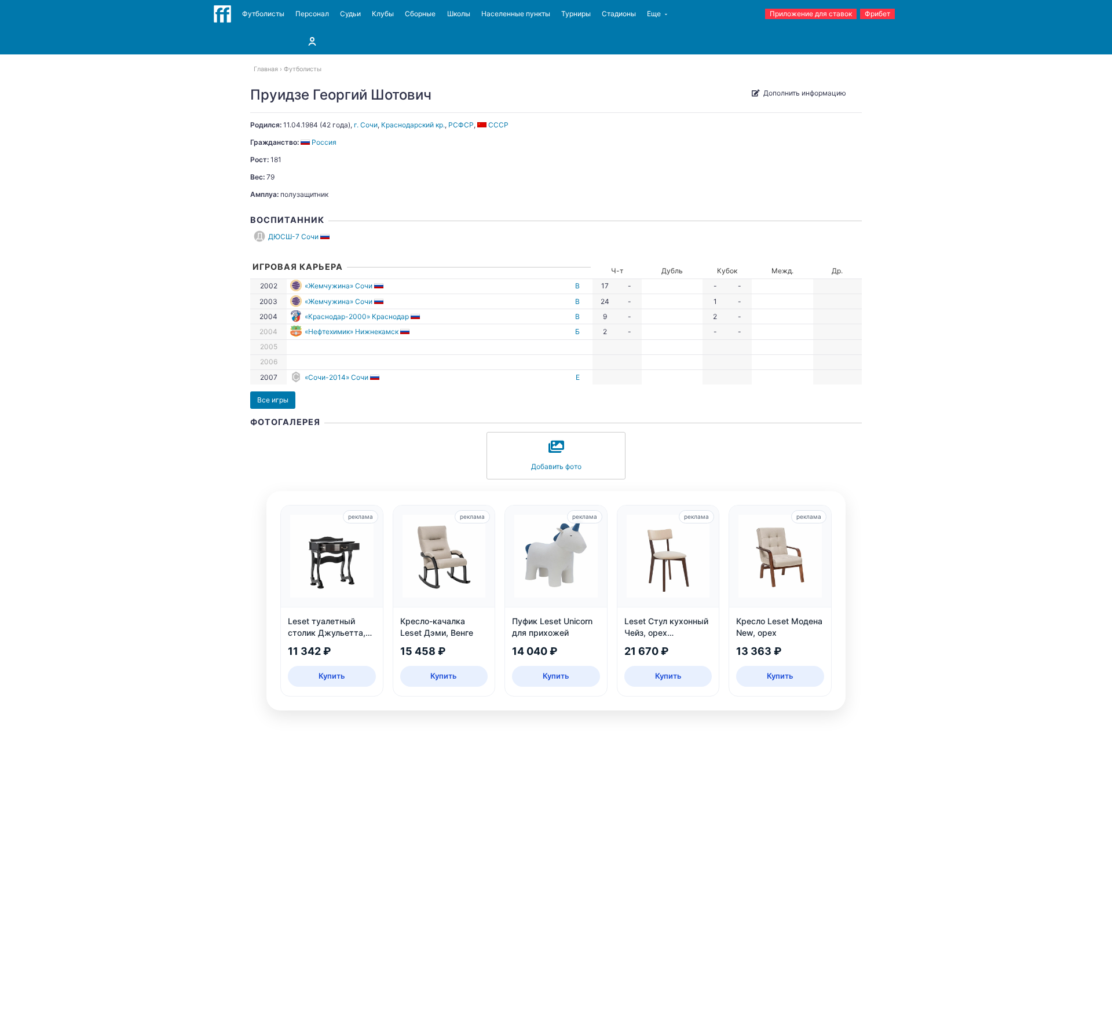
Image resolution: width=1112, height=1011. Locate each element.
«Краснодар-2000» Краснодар (357, 316)
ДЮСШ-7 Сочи (293, 236)
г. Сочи (366, 124)
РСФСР (461, 124)
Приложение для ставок (811, 13)
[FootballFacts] (222, 14)
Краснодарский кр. (413, 124)
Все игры (272, 399)
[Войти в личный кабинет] (312, 41)
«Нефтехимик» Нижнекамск (351, 331)
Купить (332, 675)
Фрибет (877, 13)
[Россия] (325, 236)
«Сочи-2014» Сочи (336, 377)
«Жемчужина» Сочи (338, 285)
